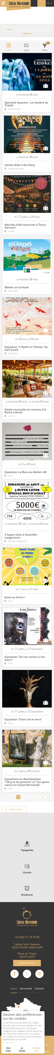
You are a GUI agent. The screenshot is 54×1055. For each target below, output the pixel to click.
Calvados (39, 988)
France (13, 988)
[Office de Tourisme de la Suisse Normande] (19, 5)
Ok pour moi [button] (36, 1049)
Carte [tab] (26, 50)
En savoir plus (9, 1042)
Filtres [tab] (44, 50)
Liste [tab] (9, 50)
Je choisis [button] (22, 1049)
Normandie (26, 988)
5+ (32, 797)
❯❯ (48, 797)
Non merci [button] (8, 1049)
